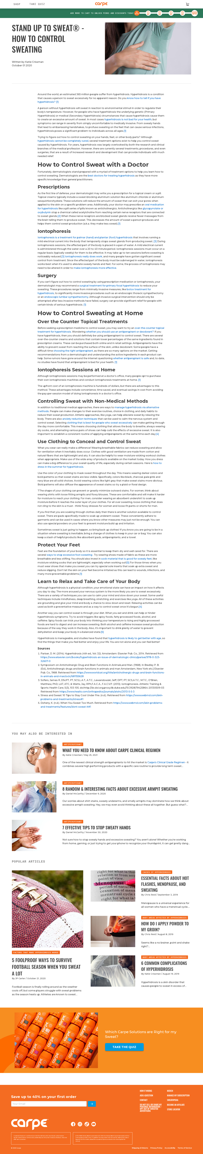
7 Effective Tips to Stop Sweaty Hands (96, 827)
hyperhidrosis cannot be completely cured (63, 140)
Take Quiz (37, 4)
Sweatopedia (172, 1100)
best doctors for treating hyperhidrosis (111, 175)
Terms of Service (185, 1148)
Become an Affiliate (176, 1104)
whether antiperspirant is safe (131, 358)
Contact (143, 1100)
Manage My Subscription (178, 1095)
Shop (16, 4)
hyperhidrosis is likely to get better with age (134, 638)
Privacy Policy (156, 1148)
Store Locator (173, 1109)
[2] (59, 216)
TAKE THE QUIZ (124, 1047)
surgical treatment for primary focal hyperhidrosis (109, 285)
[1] (57, 101)
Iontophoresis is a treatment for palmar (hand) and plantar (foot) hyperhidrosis (85, 237)
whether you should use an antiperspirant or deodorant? (120, 331)
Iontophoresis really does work (83, 256)
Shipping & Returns (140, 1148)
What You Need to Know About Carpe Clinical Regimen (111, 750)
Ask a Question (146, 1095)
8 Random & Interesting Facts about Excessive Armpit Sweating (120, 789)
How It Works (146, 1090)
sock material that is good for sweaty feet (126, 558)
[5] (127, 562)
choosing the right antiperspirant (73, 350)
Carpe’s (152, 762)
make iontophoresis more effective (95, 268)
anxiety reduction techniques (79, 418)
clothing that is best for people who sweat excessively (99, 422)
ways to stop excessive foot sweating (69, 554)
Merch (170, 1090)
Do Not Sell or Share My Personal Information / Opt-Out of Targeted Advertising (151, 1108)
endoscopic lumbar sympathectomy (66, 297)
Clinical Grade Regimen (171, 762)
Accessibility (170, 1148)
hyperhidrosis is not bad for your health (128, 119)
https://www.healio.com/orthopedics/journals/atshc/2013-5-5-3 (96, 691)
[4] (157, 434)
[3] (155, 241)
